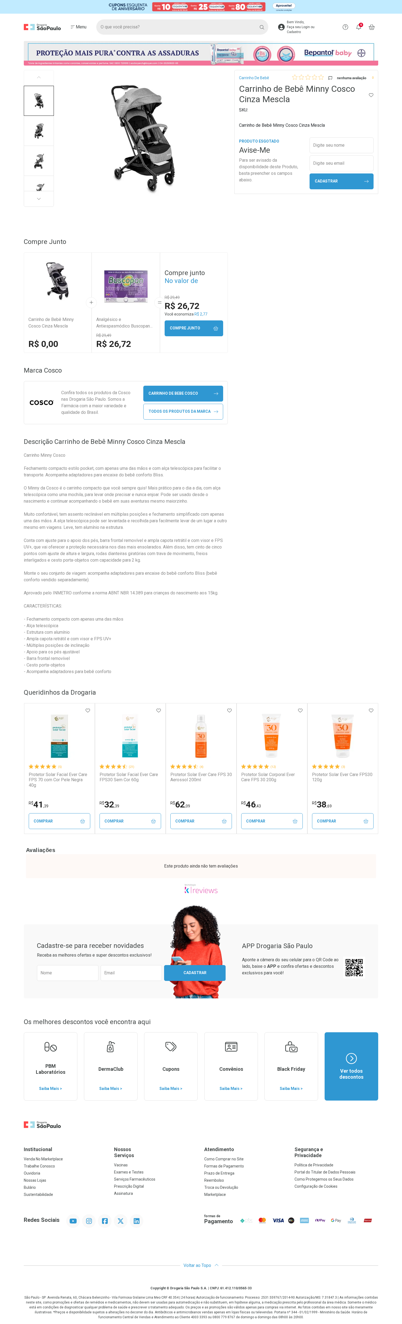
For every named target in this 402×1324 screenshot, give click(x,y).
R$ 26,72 (113, 344)
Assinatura (123, 1193)
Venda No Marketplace (43, 1159)
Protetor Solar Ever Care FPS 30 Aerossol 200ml (201, 777)
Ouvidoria (32, 1173)
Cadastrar (326, 181)
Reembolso (214, 1180)
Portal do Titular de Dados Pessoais (325, 1172)
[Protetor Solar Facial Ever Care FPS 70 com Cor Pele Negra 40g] (59, 736)
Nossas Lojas (35, 1180)
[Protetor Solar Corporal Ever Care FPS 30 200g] (272, 736)
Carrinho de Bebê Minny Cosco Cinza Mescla (51, 323)
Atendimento (219, 1149)
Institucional (38, 1149)
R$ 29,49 (103, 335)
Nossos (124, 1152)
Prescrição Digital (129, 1186)
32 (109, 804)
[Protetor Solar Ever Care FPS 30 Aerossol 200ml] (201, 736)
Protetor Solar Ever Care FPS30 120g (342, 777)
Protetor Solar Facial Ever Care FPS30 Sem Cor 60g (129, 777)
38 (322, 804)
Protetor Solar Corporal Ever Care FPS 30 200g (268, 777)
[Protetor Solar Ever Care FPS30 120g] (343, 736)
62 (180, 804)
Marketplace (215, 1194)
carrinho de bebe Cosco (173, 393)
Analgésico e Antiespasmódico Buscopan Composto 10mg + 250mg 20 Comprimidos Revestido (124, 323)
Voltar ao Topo (197, 1265)
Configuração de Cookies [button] (316, 1186)
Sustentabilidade (38, 1194)
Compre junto (185, 328)
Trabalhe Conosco (39, 1166)
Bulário (30, 1187)
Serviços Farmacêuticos (134, 1179)
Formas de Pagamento (224, 1166)
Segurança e (309, 1152)
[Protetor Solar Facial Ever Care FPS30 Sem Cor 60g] (130, 736)
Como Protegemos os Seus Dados (324, 1179)
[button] (39, 101)
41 (38, 804)
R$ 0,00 (43, 344)
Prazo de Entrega (219, 1173)
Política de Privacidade (314, 1165)
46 (251, 804)
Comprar (43, 821)
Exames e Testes (129, 1172)
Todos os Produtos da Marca (179, 411)
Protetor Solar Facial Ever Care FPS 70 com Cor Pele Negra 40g (58, 780)
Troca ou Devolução (221, 1187)
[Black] (201, 7)
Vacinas (121, 1165)
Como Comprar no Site (224, 1159)
